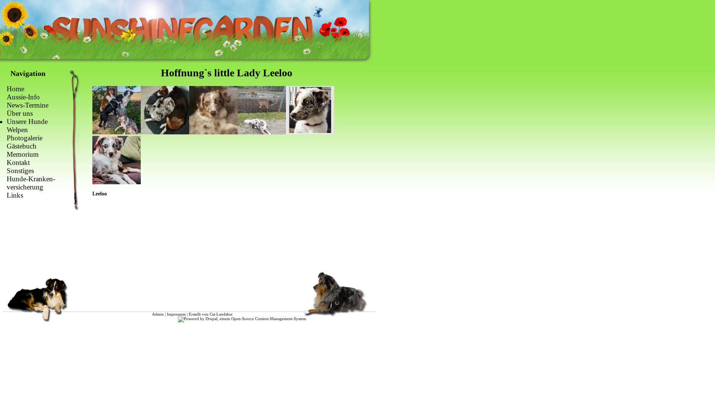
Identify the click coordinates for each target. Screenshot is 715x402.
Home (15, 89)
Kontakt (18, 162)
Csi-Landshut (221, 314)
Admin (158, 314)
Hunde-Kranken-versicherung (31, 183)
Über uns (20, 113)
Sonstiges (20, 171)
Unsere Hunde (27, 121)
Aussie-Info (23, 97)
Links (15, 195)
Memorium (23, 154)
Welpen (17, 130)
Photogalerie (24, 138)
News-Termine (27, 105)
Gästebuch (21, 146)
